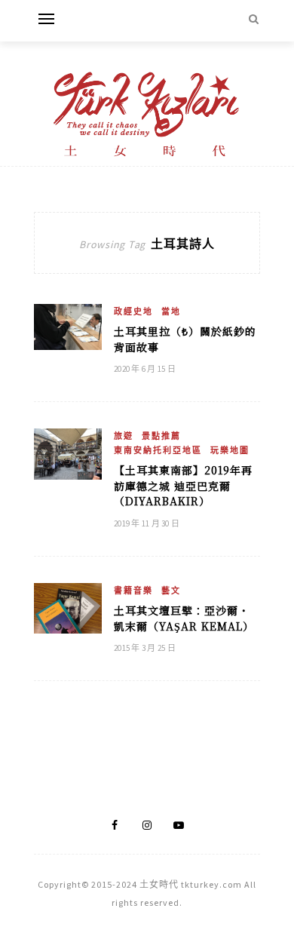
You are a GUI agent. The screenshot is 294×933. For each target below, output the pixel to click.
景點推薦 (161, 436)
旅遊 (123, 436)
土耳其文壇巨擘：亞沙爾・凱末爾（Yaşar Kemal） (184, 618)
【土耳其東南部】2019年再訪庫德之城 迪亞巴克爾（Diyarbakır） (183, 485)
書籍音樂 (133, 590)
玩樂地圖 (230, 450)
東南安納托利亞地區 (158, 450)
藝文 (171, 590)
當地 (171, 311)
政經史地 (133, 311)
